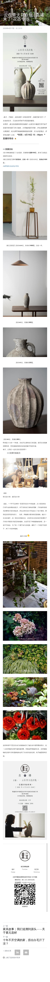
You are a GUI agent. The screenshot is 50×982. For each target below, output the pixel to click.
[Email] (26, 952)
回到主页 (9, 2)
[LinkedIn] (17, 952)
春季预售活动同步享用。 (11, 166)
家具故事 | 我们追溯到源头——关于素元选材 (24, 930)
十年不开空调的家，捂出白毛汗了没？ (24, 941)
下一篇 (5, 937)
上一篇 (5, 926)
